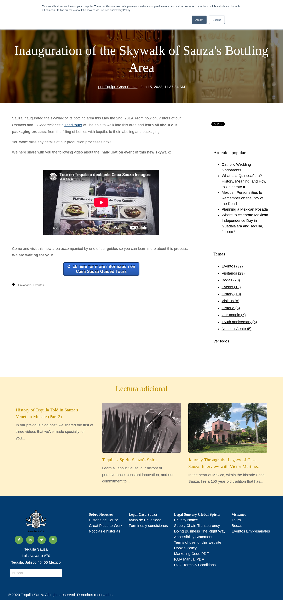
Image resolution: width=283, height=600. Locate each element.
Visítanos (233, 273)
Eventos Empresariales (251, 531)
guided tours (72, 125)
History (231, 294)
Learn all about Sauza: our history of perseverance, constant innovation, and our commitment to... (138, 470)
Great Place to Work (105, 526)
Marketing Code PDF (191, 554)
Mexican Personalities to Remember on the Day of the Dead (242, 198)
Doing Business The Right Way (199, 531)
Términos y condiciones (148, 526)
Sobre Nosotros (101, 514)
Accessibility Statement (193, 537)
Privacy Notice (186, 520)
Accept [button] (199, 19)
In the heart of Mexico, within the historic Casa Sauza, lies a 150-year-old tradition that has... (226, 470)
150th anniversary (239, 322)
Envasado (24, 285)
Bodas (231, 280)
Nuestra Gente (237, 329)
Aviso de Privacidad (145, 520)
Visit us (230, 301)
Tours (236, 520)
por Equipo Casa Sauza (118, 87)
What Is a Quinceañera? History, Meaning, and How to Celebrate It (244, 181)
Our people (234, 315)
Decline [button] (217, 19)
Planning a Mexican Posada (245, 209)
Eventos (38, 285)
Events (231, 287)
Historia (231, 308)
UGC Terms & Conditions (195, 565)
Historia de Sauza (103, 520)
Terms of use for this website (197, 542)
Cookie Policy (185, 548)
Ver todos (221, 341)
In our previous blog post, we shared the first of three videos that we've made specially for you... (54, 423)
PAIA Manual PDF (189, 559)
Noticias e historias (104, 531)
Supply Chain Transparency (197, 526)
